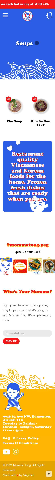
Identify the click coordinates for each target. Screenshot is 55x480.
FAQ (6, 438)
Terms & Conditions (20, 443)
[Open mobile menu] (5, 15)
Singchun (28, 475)
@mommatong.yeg (27, 245)
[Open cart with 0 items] (49, 17)
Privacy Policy (26, 438)
